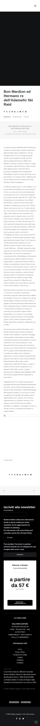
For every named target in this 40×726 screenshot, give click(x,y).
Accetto (9, 537)
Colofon (20, 657)
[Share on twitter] (7, 111)
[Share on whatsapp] (17, 111)
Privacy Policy (26, 533)
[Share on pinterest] (12, 111)
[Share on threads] (9, 111)
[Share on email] (25, 111)
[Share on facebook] (4, 111)
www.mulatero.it (26, 634)
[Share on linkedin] (15, 111)
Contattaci (20, 663)
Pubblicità (20, 660)
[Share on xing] (23, 111)
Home (15, 131)
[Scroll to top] (36, 722)
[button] (35, 6)
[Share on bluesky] (20, 111)
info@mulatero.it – (14, 634)
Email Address (8, 510)
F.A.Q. (20, 649)
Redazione (7, 117)
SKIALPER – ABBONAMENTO (20, 602)
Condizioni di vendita (20, 655)
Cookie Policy (26, 702)
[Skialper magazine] (13, 6)
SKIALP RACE (22, 131)
